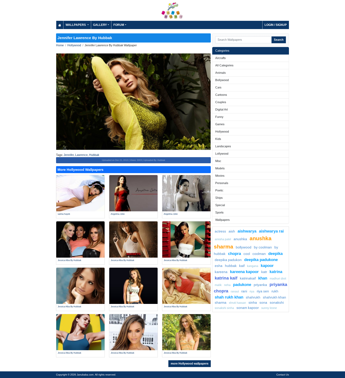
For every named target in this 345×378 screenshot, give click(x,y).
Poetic (219, 190)
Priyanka (260, 285)
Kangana (252, 265)
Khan (262, 278)
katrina (276, 271)
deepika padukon (228, 260)
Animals (220, 72)
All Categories (224, 65)
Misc (218, 161)
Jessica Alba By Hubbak (69, 260)
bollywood (243, 247)
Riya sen (263, 291)
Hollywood (74, 45)
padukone (242, 284)
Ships (219, 197)
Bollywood (222, 80)
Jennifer (69, 154)
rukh (275, 291)
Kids (218, 138)
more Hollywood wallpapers (189, 363)
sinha (253, 302)
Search (279, 39)
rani (244, 291)
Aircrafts (220, 58)
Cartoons (221, 94)
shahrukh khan (274, 297)
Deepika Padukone (261, 259)
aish (232, 231)
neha (227, 285)
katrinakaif (248, 278)
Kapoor (267, 265)
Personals (221, 183)
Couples (220, 102)
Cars (218, 87)
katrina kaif (226, 278)
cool (246, 254)
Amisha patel (223, 239)
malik (218, 285)
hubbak (231, 266)
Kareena (221, 272)
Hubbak (94, 154)
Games (219, 124)
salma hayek (64, 214)
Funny (219, 116)
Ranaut (235, 291)
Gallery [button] (100, 24)
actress (220, 231)
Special (220, 205)
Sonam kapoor (247, 308)
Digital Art (221, 109)
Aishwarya (247, 231)
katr (264, 272)
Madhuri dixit (278, 278)
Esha (218, 266)
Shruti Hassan (237, 302)
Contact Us (282, 374)
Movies (219, 175)
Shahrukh (253, 297)
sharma (220, 302)
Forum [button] (118, 24)
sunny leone (269, 307)
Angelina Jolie (118, 214)
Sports (219, 212)
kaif (242, 266)
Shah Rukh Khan (229, 297)
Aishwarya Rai (271, 231)
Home (60, 45)
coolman (259, 254)
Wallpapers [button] (76, 24)
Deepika (275, 253)
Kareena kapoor (244, 271)
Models (220, 168)
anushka (240, 239)
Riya (252, 291)
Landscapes (223, 146)
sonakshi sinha (224, 307)
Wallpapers (222, 219)
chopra (234, 253)
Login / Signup (275, 24)
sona (263, 302)
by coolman (263, 247)
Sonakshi (277, 302)
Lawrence (81, 154)
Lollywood (221, 153)
